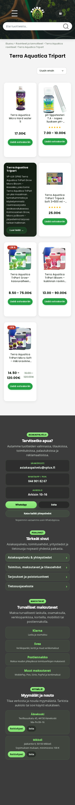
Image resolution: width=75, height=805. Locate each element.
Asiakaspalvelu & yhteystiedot (37, 557)
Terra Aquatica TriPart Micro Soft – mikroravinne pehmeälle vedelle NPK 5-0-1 (20, 361)
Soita (54, 504)
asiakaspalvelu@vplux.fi (37, 468)
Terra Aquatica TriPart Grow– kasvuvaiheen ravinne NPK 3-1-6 (20, 279)
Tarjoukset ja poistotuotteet (37, 576)
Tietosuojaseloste (37, 586)
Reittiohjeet (16, 728)
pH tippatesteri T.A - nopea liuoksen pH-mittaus (54, 120)
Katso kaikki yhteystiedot (37, 513)
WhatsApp (21, 504)
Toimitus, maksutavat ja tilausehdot (37, 567)
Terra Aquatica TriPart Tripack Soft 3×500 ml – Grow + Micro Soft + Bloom (54, 201)
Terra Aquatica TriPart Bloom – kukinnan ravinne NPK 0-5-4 (55, 279)
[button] (20, 199)
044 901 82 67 (37, 481)
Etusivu (9, 43)
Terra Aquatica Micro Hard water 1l (20, 118)
